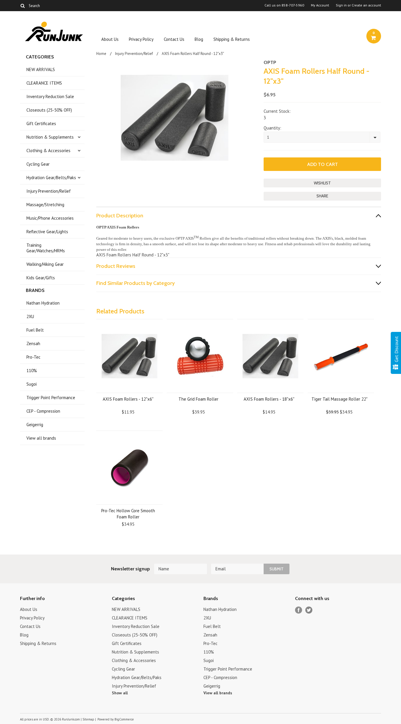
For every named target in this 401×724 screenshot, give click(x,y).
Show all (120, 693)
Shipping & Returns (231, 39)
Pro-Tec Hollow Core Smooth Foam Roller (128, 514)
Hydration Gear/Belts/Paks (51, 177)
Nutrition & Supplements (50, 137)
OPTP (270, 62)
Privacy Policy (141, 39)
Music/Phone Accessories (50, 218)
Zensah (33, 343)
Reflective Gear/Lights (47, 231)
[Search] (22, 5)
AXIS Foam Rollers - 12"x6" (128, 399)
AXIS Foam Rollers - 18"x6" (269, 399)
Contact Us (174, 39)
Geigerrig (34, 424)
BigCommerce (124, 719)
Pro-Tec (33, 357)
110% (31, 370)
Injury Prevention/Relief (48, 191)
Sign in (341, 5)
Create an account (366, 5)
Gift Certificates (41, 123)
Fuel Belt (35, 330)
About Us (110, 39)
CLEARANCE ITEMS (44, 83)
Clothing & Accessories (48, 150)
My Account (320, 5)
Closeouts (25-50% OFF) (49, 110)
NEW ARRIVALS (40, 69)
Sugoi (31, 384)
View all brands (41, 438)
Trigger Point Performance (50, 397)
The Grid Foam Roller (198, 399)
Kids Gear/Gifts (40, 277)
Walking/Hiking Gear (45, 264)
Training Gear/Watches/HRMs (45, 247)
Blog (199, 39)
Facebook (298, 610)
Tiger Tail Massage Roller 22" (339, 399)
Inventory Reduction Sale (50, 96)
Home (101, 53)
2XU (30, 316)
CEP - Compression (43, 411)
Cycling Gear (38, 164)
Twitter (309, 610)
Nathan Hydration (43, 303)
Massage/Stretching (45, 204)
